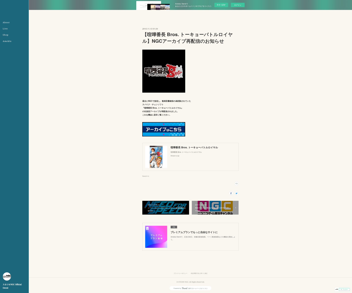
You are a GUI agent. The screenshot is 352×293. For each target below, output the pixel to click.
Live (5, 28)
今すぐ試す (221, 4)
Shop (6, 34)
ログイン (237, 5)
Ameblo (7, 41)
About (6, 22)
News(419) (145, 176)
